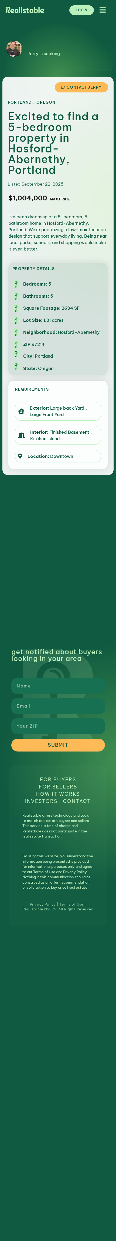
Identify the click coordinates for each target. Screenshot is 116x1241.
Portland (20, 102)
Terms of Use (71, 904)
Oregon (45, 102)
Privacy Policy (43, 904)
